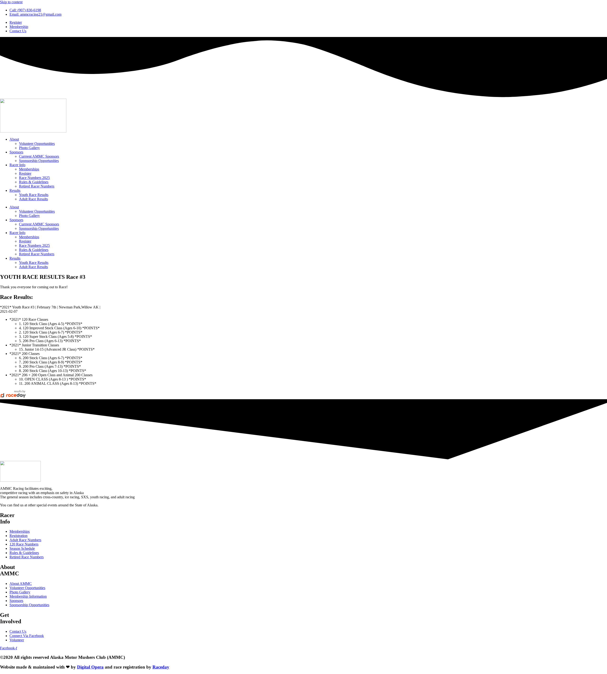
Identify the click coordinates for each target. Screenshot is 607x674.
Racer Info (17, 165)
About (14, 139)
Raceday (160, 667)
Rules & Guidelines (33, 182)
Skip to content (11, 2)
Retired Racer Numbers (36, 186)
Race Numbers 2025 (34, 178)
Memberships (29, 169)
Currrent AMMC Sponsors (39, 156)
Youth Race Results (33, 195)
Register (25, 173)
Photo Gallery (29, 148)
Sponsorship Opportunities (39, 161)
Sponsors (16, 152)
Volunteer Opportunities (37, 144)
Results (14, 190)
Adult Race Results (33, 199)
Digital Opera (90, 667)
